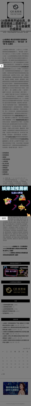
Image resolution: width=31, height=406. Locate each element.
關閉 (4, 218)
